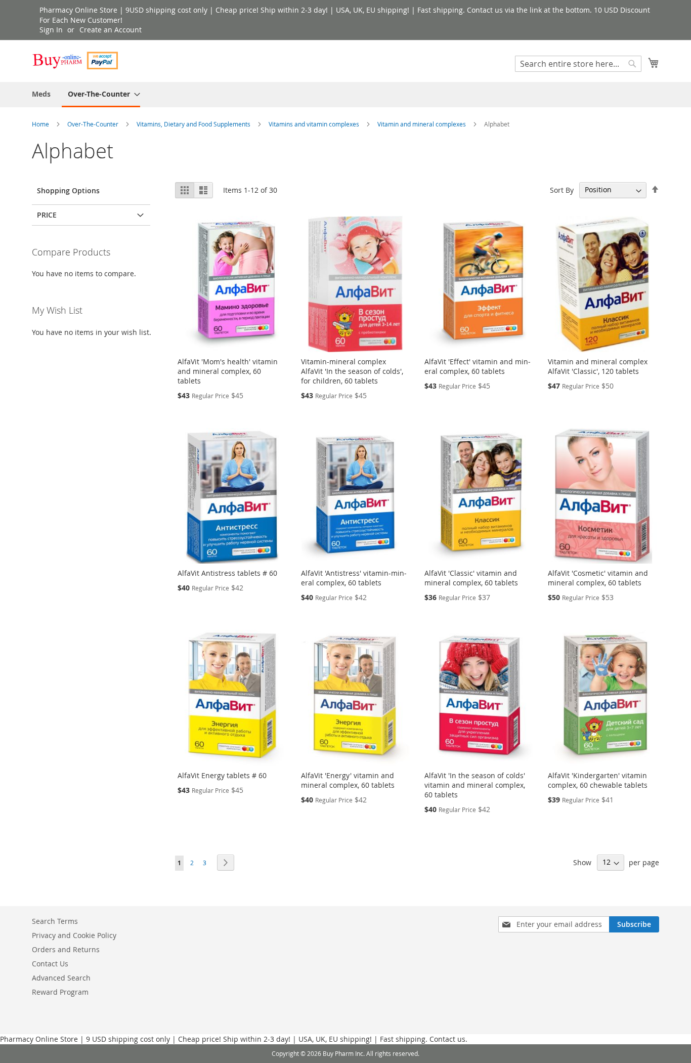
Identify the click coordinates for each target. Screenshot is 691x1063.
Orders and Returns (66, 949)
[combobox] (578, 64)
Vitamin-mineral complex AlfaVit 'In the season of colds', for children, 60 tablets (352, 371)
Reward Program (60, 992)
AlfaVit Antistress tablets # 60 (227, 573)
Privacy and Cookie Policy (74, 935)
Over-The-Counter (93, 124)
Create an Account (110, 29)
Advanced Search (61, 978)
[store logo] (75, 60)
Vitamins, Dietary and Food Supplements (194, 124)
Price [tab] (47, 215)
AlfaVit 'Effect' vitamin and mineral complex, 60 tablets (477, 366)
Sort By (562, 189)
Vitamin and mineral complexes (422, 124)
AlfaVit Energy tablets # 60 (222, 775)
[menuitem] (41, 94)
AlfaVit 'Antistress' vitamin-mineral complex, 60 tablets (354, 577)
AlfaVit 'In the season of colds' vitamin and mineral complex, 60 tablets (474, 785)
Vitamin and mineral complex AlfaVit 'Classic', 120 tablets (597, 366)
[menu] (345, 94)
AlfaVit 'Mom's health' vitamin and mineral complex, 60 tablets (228, 371)
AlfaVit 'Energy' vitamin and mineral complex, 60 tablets (348, 780)
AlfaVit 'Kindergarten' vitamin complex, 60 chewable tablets (597, 780)
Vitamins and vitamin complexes (315, 124)
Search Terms (55, 921)
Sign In (51, 29)
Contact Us (50, 963)
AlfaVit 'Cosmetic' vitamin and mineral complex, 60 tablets (598, 577)
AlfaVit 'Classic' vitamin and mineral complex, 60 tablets (471, 577)
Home (41, 124)
